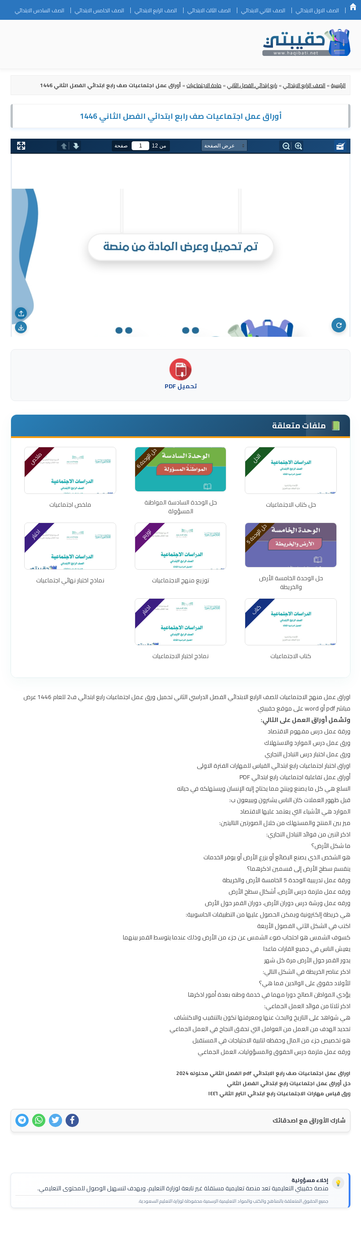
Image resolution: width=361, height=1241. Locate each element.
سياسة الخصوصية (288, 1228)
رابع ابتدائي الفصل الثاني (252, 85)
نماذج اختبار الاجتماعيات (180, 656)
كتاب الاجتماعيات (290, 656)
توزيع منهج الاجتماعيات (180, 580)
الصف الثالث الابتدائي (209, 10)
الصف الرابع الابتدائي (156, 10)
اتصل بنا (329, 1228)
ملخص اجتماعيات (70, 504)
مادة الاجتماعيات (204, 85)
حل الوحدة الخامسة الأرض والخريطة (291, 582)
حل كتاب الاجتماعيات (291, 504)
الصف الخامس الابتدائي (99, 10)
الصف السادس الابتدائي (39, 10)
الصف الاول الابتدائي (317, 10)
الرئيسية (353, 6)
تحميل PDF (181, 386)
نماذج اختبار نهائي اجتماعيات (70, 580)
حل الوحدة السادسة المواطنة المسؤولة (180, 507)
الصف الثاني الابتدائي (263, 10)
